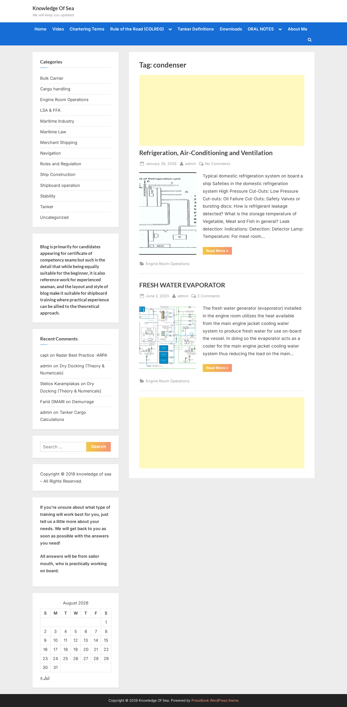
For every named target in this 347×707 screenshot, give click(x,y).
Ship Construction (57, 174)
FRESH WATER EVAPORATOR (182, 285)
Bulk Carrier (51, 78)
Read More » (219, 251)
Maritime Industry (57, 121)
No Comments (217, 164)
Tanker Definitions (196, 28)
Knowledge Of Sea (53, 8)
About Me (297, 28)
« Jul (45, 677)
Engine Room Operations (168, 263)
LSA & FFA (50, 110)
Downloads (231, 28)
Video (58, 28)
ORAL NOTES (261, 28)
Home (40, 28)
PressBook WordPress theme (215, 700)
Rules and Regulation (60, 163)
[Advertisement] (221, 110)
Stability (47, 196)
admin (190, 163)
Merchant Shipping (58, 142)
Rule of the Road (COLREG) (137, 28)
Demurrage (83, 401)
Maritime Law (53, 131)
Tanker (46, 206)
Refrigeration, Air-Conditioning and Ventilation (206, 152)
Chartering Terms (87, 28)
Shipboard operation (60, 185)
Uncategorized (54, 217)
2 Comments (208, 296)
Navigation (50, 153)
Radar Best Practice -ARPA (81, 355)
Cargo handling (55, 88)
